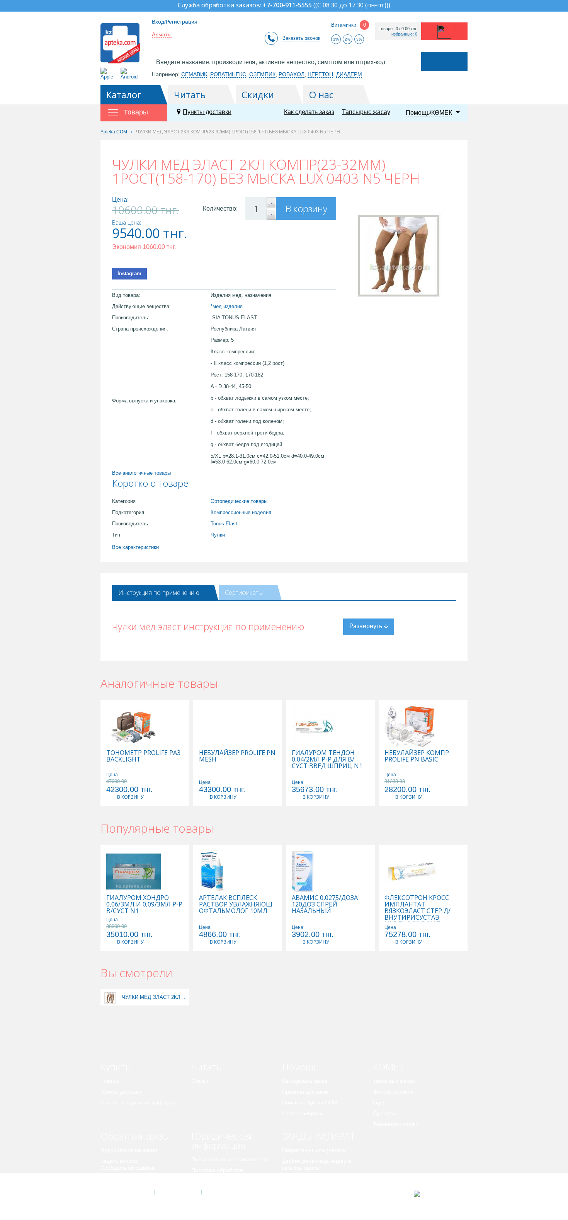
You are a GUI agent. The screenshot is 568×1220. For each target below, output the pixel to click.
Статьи (200, 1081)
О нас (321, 94)
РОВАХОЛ (291, 74)
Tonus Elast (224, 524)
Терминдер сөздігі (395, 1124)
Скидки (257, 94)
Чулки (218, 535)
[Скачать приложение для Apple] (108, 74)
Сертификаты (244, 592)
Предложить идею (123, 1179)
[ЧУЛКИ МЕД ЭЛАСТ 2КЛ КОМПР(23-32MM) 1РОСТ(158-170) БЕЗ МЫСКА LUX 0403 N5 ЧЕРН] (110, 997)
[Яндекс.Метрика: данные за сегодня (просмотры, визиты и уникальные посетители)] (436, 1194)
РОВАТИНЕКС (228, 74)
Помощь (300, 1066)
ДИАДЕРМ (349, 74)
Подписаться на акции (128, 1150)
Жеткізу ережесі (393, 1092)
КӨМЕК (388, 1066)
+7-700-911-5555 (287, 5)
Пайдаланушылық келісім (314, 1150)
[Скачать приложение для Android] (130, 74)
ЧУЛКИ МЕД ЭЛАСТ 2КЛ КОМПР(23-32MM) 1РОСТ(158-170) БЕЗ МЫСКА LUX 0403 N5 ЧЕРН (154, 997)
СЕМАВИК (194, 74)
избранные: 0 (404, 34)
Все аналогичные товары (141, 473)
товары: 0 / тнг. (398, 29)
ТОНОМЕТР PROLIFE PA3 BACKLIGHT (143, 756)
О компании (177, 1192)
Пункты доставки (207, 112)
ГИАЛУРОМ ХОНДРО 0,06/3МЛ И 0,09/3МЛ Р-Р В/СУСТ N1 (144, 904)
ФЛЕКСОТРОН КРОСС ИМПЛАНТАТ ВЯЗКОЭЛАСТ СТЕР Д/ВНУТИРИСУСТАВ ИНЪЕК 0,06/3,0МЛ (417, 911)
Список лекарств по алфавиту (138, 1102)
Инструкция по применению (158, 592)
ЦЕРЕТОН (320, 74)
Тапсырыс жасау (366, 112)
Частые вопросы (303, 1113)
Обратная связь (134, 1136)
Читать (190, 94)
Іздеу (379, 1102)
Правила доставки (305, 1092)
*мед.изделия (227, 306)
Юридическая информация (221, 1141)
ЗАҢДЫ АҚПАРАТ (318, 1136)
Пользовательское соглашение (230, 1159)
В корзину (306, 208)
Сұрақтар (384, 1113)
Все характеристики (135, 547)
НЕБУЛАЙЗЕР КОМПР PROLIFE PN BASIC (416, 756)
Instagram (129, 273)
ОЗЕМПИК (262, 74)
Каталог (123, 94)
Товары (109, 1081)
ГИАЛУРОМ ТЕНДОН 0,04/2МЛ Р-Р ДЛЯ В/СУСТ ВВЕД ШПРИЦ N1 (327, 759)
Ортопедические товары (239, 501)
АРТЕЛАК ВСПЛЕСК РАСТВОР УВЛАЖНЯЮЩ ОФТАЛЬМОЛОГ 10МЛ (235, 904)
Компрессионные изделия (241, 512)
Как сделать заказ (309, 112)
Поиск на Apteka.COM (310, 1102)
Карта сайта (224, 1192)
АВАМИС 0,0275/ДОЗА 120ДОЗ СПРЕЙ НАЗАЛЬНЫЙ (325, 904)
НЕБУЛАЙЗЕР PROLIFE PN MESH (237, 756)
